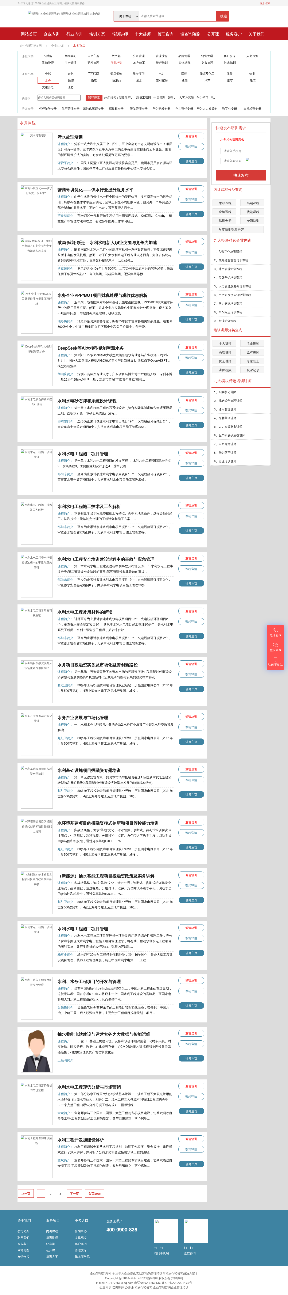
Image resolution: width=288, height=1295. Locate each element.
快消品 (116, 80)
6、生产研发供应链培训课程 (232, 295)
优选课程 (253, 211)
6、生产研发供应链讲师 (229, 435)
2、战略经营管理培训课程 (231, 260)
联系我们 (23, 1237)
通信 (185, 80)
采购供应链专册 (93, 108)
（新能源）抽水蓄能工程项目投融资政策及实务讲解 (106, 876)
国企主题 (93, 56)
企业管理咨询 (162, 1287)
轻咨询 (50, 1244)
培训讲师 (120, 34)
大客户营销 (186, 97)
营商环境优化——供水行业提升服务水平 (95, 189)
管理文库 (81, 1250)
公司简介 (23, 1231)
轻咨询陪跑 (190, 34)
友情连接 (23, 1256)
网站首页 (29, 34)
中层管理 (159, 97)
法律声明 (177, 1278)
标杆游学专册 (48, 108)
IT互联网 (93, 73)
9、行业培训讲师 (225, 461)
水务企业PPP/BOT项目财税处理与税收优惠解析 (103, 295)
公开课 (213, 34)
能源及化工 (207, 73)
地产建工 (139, 62)
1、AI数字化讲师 (225, 392)
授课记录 (253, 370)
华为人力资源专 (207, 108)
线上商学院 (82, 1256)
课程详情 (191, 146)
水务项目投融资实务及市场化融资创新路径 (98, 664)
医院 (71, 80)
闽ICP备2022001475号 (176, 1282)
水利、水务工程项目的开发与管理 (89, 981)
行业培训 (116, 62)
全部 (48, 73)
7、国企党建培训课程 (228, 303)
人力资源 (252, 56)
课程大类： (29, 56)
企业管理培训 (179, 1287)
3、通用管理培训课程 (228, 269)
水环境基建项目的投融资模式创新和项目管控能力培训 (108, 823)
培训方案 (97, 34)
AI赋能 (48, 56)
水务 (48, 80)
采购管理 (48, 62)
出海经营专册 (252, 108)
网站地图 (23, 1250)
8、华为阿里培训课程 (228, 312)
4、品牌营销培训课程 (228, 277)
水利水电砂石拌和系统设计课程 (87, 401)
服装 (253, 80)
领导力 (172, 97)
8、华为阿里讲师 (225, 452)
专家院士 (253, 361)
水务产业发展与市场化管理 (83, 717)
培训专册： (29, 108)
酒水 (139, 80)
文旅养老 (48, 87)
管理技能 (161, 56)
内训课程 (52, 1231)
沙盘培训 (230, 62)
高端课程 (253, 203)
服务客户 (234, 34)
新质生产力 (126, 97)
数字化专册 (229, 108)
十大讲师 (143, 34)
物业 (252, 73)
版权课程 (225, 203)
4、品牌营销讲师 (225, 418)
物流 (94, 80)
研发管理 (93, 62)
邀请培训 (191, 136)
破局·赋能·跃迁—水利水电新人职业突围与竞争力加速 (107, 242)
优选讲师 (225, 361)
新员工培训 (143, 97)
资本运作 (185, 62)
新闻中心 (81, 1231)
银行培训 (162, 62)
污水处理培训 (70, 137)
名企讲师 (253, 343)
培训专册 (225, 220)
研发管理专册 (139, 108)
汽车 (207, 80)
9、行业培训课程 (225, 321)
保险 (230, 73)
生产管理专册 (70, 108)
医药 (184, 73)
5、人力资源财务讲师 (228, 426)
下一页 (74, 1193)
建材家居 (162, 80)
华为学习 (71, 56)
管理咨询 (165, 34)
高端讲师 (225, 352)
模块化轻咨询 (143, 1287)
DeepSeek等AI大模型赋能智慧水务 (91, 348)
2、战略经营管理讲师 (228, 400)
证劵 (71, 87)
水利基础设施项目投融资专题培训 (89, 770)
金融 (71, 73)
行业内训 (74, 34)
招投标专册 (116, 108)
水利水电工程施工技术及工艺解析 (89, 506)
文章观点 (81, 1237)
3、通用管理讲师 (225, 409)
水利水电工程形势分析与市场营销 (89, 1087)
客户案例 (81, 1244)
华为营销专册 (184, 108)
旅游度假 (139, 73)
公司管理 (139, 56)
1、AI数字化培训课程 (228, 251)
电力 (161, 73)
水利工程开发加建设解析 (81, 1139)
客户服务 (230, 56)
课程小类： (29, 74)
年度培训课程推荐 (231, 229)
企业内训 (52, 34)
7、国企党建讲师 (225, 444)
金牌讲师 (253, 352)
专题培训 (253, 220)
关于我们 (257, 34)
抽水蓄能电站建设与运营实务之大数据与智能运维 (104, 1034)
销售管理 (207, 56)
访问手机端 (161, 1253)
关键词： (28, 98)
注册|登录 (265, 3)
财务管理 (207, 62)
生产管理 (71, 62)
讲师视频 (225, 370)
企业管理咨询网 (31, 45)
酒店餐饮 (116, 73)
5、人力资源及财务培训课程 (232, 286)
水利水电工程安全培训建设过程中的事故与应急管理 (106, 559)
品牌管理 (184, 56)
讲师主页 (191, 161)
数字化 (116, 56)
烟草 (230, 80)
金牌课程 (225, 211)
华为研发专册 (161, 108)
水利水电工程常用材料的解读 (85, 612)
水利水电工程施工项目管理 (83, 453)
